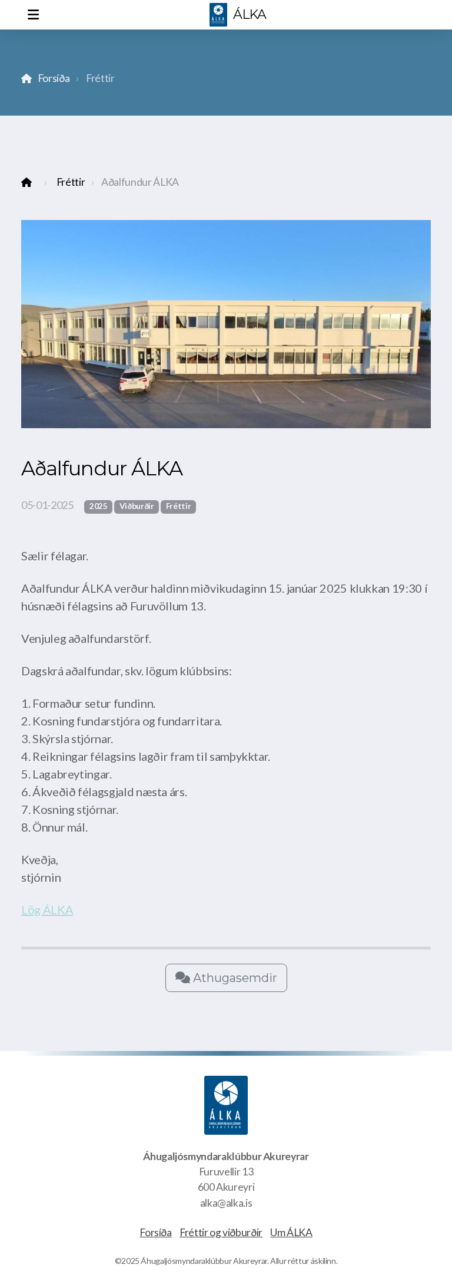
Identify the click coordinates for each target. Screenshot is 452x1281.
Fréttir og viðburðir (221, 1232)
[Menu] (33, 14)
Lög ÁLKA (47, 909)
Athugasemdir (233, 978)
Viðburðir (136, 506)
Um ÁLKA (291, 1232)
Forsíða (53, 78)
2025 (98, 506)
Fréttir (70, 182)
